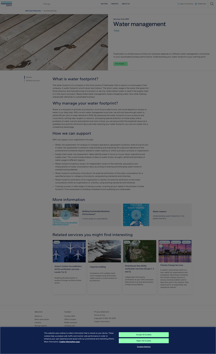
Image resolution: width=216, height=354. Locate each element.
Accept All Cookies (143, 335)
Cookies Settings (143, 347)
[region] (108, 340)
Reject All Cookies (144, 341)
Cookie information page (69, 342)
